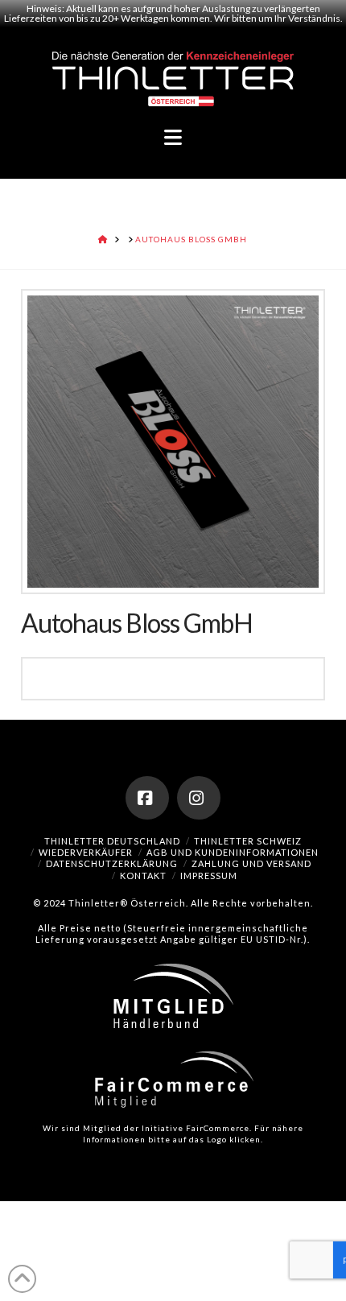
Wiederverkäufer (86, 852)
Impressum (208, 875)
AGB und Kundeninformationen (232, 852)
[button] (172, 138)
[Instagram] (198, 798)
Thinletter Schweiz (248, 841)
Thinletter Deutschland (112, 841)
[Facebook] (147, 798)
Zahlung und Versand (251, 863)
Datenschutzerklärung (112, 863)
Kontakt (143, 875)
